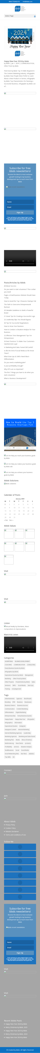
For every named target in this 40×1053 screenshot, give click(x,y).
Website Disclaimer (12, 831)
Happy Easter (9, 719)
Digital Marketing (21, 712)
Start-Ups (30, 685)
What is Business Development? (15, 378)
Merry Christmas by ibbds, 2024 (16, 1034)
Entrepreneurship (10, 716)
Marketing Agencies (11, 736)
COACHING (8, 665)
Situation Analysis (26, 747)
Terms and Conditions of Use (16, 835)
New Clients (19, 743)
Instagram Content (10, 729)
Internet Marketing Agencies (13, 733)
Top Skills (8, 757)
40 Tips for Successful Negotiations (16, 323)
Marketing (8, 678)
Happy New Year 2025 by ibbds (16, 1031)
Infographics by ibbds (11, 672)
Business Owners (10, 705)
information (18, 723)
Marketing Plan (9, 740)
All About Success (10, 286)
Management (29, 675)
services (16, 747)
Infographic (30, 719)
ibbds (8, 63)
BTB (14, 702)
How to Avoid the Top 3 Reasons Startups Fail (20, 301)
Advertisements (9, 699)
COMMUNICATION (27, 63)
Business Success (22, 705)
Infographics (8, 723)
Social (17, 750)
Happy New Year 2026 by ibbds (16, 1024)
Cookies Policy (11, 828)
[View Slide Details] (20, 435)
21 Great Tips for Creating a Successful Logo (19, 316)
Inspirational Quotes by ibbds (14, 675)
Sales (33, 682)
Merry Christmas (27, 740)
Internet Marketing (23, 729)
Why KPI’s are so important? (13, 369)
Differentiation (9, 712)
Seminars (7, 685)
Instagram (22, 726)
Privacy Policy (10, 825)
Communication (10, 709)
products (28, 743)
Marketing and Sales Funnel (27, 736)
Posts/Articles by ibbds (23, 682)
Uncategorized (16, 689)
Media (18, 740)
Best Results (27, 699)
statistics (31, 754)
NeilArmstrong (9, 743)
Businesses (28, 702)
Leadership (27, 733)
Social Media (22, 685)
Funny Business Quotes (25, 716)
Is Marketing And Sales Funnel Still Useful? (18, 347)
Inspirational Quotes (11, 726)
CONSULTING (31, 665)
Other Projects (9, 682)
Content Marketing (22, 709)
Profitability (8, 747)
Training (7, 689)
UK (13, 757)
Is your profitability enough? (13, 366)
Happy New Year (20, 719)
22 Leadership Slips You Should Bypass (17, 320)
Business (20, 702)
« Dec (6, 520)
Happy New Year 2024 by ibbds (16, 61)
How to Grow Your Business (14, 326)
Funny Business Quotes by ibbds (15, 668)
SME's (14, 685)
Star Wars (24, 754)
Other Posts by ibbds (11, 66)
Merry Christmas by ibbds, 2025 (16, 1027)
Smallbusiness (9, 750)
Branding (7, 702)
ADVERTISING (9, 661)
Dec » (11, 520)
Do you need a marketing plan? (15, 362)
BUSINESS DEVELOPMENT (22, 661)
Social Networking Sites (12, 754)
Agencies (19, 699)
